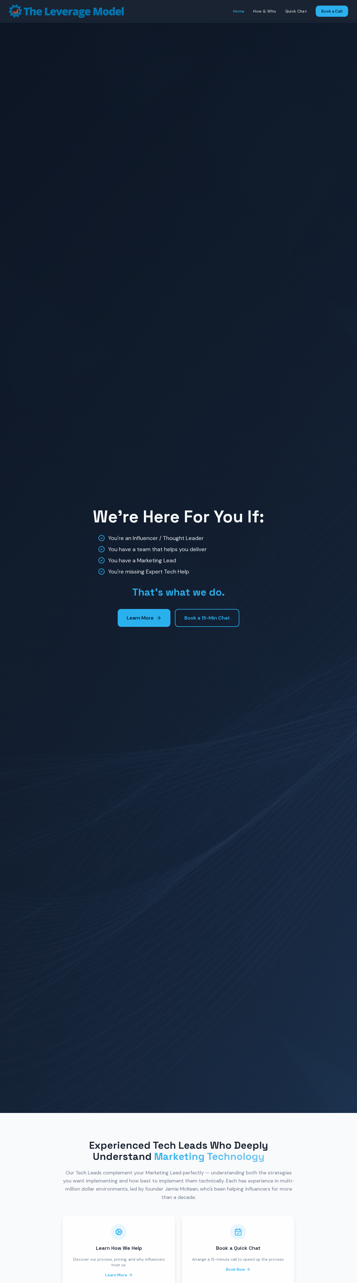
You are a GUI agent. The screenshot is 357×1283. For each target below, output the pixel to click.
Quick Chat (296, 11)
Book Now (235, 1269)
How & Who (264, 11)
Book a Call (331, 11)
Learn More (140, 618)
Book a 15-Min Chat (207, 618)
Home (238, 11)
